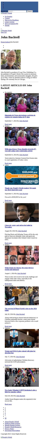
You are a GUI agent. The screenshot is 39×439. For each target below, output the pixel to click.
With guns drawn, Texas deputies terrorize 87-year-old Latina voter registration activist (20, 150)
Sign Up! (4, 32)
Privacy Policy (9, 429)
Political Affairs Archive (12, 423)
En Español (8, 16)
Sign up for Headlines (12, 20)
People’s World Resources (13, 427)
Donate (7, 25)
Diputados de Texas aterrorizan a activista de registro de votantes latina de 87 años (20, 116)
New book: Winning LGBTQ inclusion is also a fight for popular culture (21, 391)
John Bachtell (23, 121)
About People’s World (12, 421)
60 (5, 418)
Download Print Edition (12, 430)
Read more (8, 124)
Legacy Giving (9, 22)
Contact (7, 18)
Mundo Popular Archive (12, 425)
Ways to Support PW (11, 24)
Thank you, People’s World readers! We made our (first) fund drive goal (20, 189)
